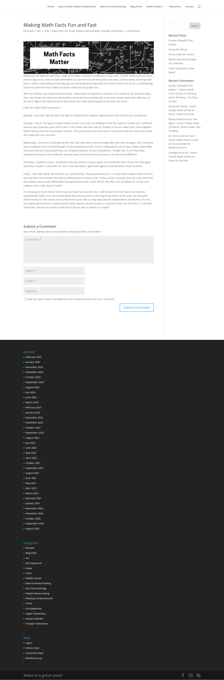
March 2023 (32, 402)
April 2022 (31, 457)
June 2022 (31, 447)
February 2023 (33, 407)
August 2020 (32, 528)
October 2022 (33, 427)
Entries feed (32, 648)
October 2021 (33, 463)
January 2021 (33, 503)
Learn (29, 573)
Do (66, 30)
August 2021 (32, 473)
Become (30, 547)
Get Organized (34, 563)
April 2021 (31, 488)
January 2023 (33, 412)
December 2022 (34, 417)
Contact (189, 6)
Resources (175, 6)
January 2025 (33, 362)
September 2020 (35, 523)
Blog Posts (136, 6)
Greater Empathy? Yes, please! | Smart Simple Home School (181, 89)
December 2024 (34, 367)
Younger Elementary (112, 30)
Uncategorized (34, 608)
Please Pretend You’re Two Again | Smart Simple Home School (184, 123)
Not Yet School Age (36, 588)
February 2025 (33, 357)
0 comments (133, 30)
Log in (29, 642)
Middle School (33, 578)
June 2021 (31, 478)
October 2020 (33, 518)
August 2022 (32, 437)
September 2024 (35, 382)
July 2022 (31, 442)
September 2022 (35, 432)
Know (72, 30)
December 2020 (34, 508)
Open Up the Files (178, 160)
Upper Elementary (36, 613)
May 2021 (31, 483)
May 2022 (31, 452)
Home (50, 6)
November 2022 (34, 422)
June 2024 (31, 397)
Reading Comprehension (39, 598)
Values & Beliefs (34, 618)
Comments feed (34, 653)
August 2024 (32, 387)
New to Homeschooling (113, 6)
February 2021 (33, 498)
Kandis (30, 30)
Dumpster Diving (178, 49)
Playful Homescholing (88, 30)
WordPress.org (34, 658)
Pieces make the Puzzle (181, 54)
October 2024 (33, 377)
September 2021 (35, 468)
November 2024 (34, 372)
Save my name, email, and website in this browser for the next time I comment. (71, 299)
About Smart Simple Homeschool (77, 6)
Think (29, 603)
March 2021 (32, 493)
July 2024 (31, 392)
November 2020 (34, 513)
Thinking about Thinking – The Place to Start (183, 97)
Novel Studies (154, 6)
